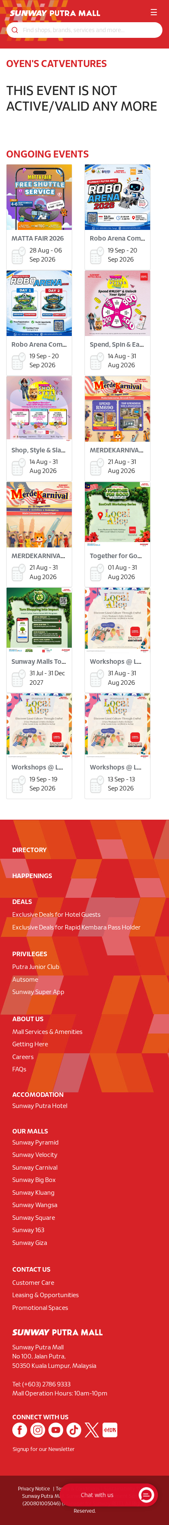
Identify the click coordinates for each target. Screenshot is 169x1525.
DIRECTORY (29, 850)
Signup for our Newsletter (44, 1449)
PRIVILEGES (29, 954)
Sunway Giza (29, 1243)
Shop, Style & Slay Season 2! (52, 450)
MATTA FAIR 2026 (37, 239)
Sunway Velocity (34, 1155)
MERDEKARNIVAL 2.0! (122, 450)
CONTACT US (31, 1270)
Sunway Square (33, 1218)
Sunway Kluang (33, 1193)
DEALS (22, 902)
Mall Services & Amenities (47, 1032)
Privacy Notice (34, 1489)
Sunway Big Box (34, 1180)
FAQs (19, 1070)
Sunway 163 (28, 1230)
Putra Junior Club (35, 967)
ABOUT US (27, 1019)
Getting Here (30, 1045)
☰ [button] (154, 13)
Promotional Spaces (40, 1308)
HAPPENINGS (32, 876)
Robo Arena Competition (127, 239)
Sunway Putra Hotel (39, 1106)
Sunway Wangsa (34, 1205)
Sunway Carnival (34, 1168)
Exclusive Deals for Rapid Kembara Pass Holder (76, 928)
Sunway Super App (38, 992)
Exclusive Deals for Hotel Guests (56, 915)
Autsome (25, 980)
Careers (23, 1057)
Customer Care (33, 1283)
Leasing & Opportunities (45, 1295)
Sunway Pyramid (35, 1143)
